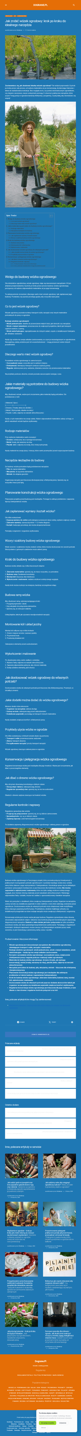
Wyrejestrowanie (24, 1393)
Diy (15, 16)
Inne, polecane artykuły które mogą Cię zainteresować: (29, 266)
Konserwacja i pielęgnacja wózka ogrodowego (24, 257)
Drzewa (23, 1401)
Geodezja (12, 1387)
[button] (6, 5)
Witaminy (11, 1390)
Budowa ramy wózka (17, 243)
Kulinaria (40, 1401)
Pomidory (44, 1390)
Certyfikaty (26, 1390)
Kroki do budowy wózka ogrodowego (21, 240)
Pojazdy (64, 1390)
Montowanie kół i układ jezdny (20, 245)
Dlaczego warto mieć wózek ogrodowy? (24, 223)
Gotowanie (30, 1401)
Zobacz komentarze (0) (40, 1034)
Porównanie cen (23, 1387)
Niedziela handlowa (40, 1393)
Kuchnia (13, 1396)
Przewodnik (52, 1387)
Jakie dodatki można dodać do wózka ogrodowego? (27, 252)
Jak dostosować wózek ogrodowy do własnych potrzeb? (28, 250)
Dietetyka (17, 1430)
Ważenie (47, 1398)
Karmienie (61, 1396)
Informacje (60, 1393)
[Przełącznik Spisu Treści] (50, 216)
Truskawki (56, 1398)
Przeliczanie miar (43, 1396)
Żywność (12, 1393)
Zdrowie (69, 1387)
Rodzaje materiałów (17, 228)
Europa (69, 1396)
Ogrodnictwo (22, 16)
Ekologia (56, 1401)
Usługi (33, 1387)
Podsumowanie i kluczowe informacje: (25, 264)
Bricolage (9, 16)
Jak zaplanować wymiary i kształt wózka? (24, 235)
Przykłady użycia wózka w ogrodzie (22, 254)
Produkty (61, 1387)
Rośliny (40, 1398)
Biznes (18, 1390)
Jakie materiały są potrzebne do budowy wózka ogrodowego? (30, 226)
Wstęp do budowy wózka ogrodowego (21, 219)
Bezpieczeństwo (67, 1398)
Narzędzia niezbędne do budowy (21, 230)
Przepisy (48, 1401)
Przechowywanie (15, 1398)
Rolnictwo (65, 1401)
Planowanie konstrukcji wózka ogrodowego (23, 233)
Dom (38, 1387)
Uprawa (72, 1390)
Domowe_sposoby (29, 1398)
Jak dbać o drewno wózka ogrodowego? (24, 259)
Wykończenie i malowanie (19, 247)
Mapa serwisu (58, 1375)
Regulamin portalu (25, 1375)
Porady (44, 1387)
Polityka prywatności (43, 1375)
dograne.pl (40, 5)
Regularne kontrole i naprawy (20, 261)
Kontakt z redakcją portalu (40, 1365)
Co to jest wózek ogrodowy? (20, 221)
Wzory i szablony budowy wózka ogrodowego (25, 238)
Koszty (54, 1396)
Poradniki (36, 1390)
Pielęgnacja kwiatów (26, 1396)
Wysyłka (69, 1393)
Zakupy (52, 1393)
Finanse (16, 1401)
